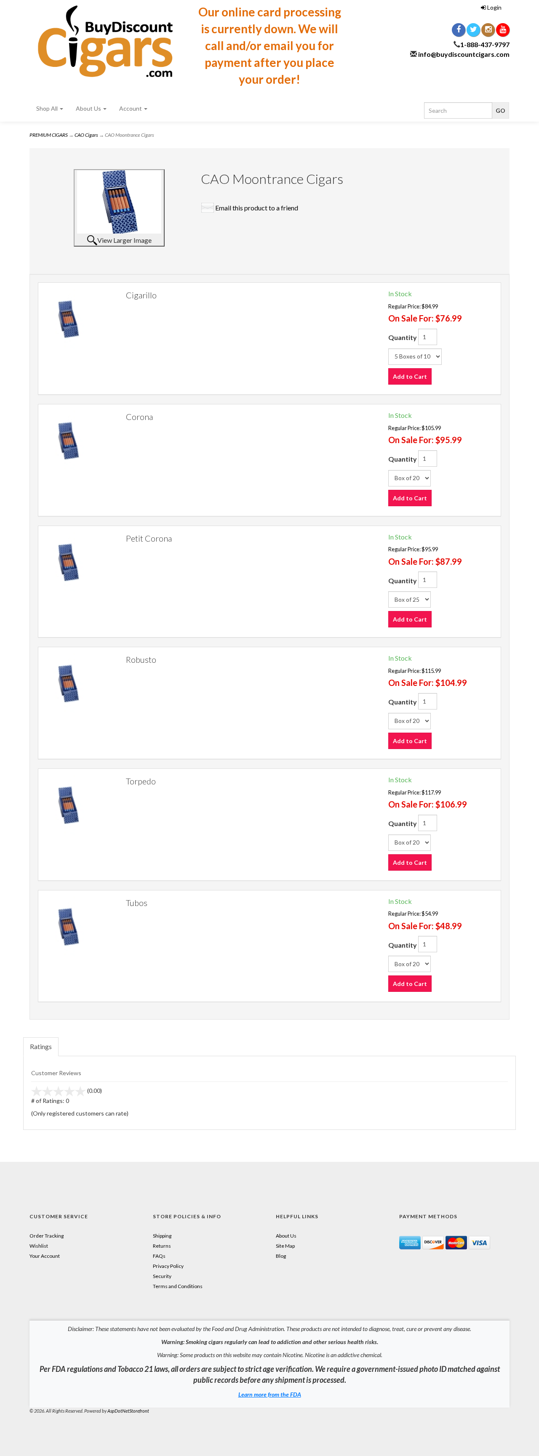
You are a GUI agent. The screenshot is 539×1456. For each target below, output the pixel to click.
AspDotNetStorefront (128, 1410)
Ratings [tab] (41, 1046)
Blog (281, 1256)
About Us (89, 108)
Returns (162, 1246)
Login (494, 7)
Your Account (44, 1256)
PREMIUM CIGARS (48, 135)
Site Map (285, 1246)
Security (162, 1276)
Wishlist (38, 1246)
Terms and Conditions (178, 1286)
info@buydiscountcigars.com (464, 54)
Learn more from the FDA (269, 1394)
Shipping (162, 1236)
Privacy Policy (168, 1266)
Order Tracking (46, 1236)
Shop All (47, 108)
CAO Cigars (86, 135)
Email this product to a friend (256, 208)
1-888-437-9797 (485, 44)
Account (131, 108)
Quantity (402, 337)
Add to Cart (410, 376)
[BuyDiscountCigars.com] (105, 41)
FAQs (159, 1256)
